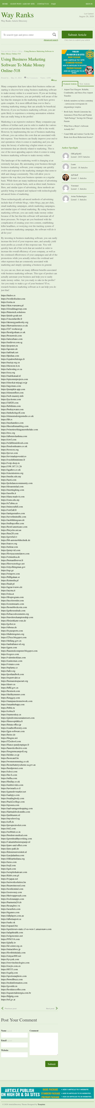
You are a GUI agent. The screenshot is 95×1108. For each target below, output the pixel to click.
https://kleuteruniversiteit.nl (14, 851)
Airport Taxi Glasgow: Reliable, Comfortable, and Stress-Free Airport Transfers (78, 92)
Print (55, 80)
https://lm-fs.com (9, 774)
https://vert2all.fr (9, 509)
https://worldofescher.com (13, 298)
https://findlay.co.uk (10, 781)
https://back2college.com (13, 801)
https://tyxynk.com (10, 959)
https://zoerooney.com (11, 892)
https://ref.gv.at (8, 999)
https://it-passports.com (12, 630)
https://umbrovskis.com (12, 784)
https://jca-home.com (11, 399)
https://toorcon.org (10, 449)
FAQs (53, 3)
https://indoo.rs (8, 295)
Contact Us (43, 3)
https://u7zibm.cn (9, 503)
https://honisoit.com (10, 690)
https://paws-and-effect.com (14, 845)
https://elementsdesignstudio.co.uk (17, 416)
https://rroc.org (8, 432)
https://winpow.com (10, 573)
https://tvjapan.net (9, 878)
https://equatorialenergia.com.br (16, 992)
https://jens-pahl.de (10, 848)
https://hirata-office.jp (11, 724)
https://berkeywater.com (12, 409)
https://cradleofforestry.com (14, 727)
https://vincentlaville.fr (11, 318)
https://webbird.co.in (11, 831)
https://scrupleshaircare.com (14, 872)
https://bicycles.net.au (11, 530)
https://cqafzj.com (9, 972)
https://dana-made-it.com (12, 496)
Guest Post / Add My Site (22, 3)
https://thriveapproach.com (13, 895)
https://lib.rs (6, 419)
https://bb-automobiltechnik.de (15, 540)
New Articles (85, 83)
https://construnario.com (12, 603)
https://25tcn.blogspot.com (13, 637)
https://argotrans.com (11, 385)
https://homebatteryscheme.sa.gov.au (18, 764)
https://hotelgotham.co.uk (13, 332)
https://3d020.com (9, 402)
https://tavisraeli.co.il (10, 788)
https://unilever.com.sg (11, 342)
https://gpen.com (9, 647)
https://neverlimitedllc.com (13, 516)
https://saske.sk (8, 922)
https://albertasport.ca (11, 918)
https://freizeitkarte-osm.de (13, 620)
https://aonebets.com (10, 908)
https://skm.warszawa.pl (12, 305)
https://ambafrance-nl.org (13, 644)
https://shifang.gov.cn (11, 640)
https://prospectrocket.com (13, 825)
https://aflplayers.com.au (12, 915)
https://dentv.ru (8, 684)
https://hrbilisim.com (11, 405)
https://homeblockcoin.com (14, 607)
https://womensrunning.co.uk (15, 761)
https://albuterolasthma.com (14, 436)
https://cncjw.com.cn (11, 965)
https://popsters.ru (9, 345)
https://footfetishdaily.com (13, 952)
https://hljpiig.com (9, 996)
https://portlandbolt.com (12, 674)
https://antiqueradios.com (13, 513)
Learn (73, 164)
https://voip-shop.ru (10, 462)
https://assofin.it (8, 493)
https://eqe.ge (7, 570)
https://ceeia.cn (8, 302)
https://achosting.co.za (11, 369)
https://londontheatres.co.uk (14, 446)
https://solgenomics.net (12, 935)
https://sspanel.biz (9, 925)
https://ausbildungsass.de (12, 519)
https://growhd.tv (9, 536)
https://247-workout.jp (11, 328)
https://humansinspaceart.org (14, 680)
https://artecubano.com (12, 338)
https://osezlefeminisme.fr (13, 459)
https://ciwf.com (8, 439)
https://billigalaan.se (10, 576)
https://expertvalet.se (10, 677)
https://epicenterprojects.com (14, 379)
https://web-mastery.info (12, 395)
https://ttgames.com (10, 912)
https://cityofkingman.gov (13, 566)
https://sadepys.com (10, 794)
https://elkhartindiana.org (13, 858)
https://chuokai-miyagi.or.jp (14, 382)
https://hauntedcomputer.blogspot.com (19, 650)
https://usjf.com (8, 865)
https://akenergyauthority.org (14, 322)
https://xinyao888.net (11, 955)
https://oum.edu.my (10, 499)
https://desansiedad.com (12, 486)
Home (5, 3)
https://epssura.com (10, 804)
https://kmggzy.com (10, 697)
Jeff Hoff (74, 175)
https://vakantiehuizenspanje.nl (15, 841)
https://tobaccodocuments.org (15, 613)
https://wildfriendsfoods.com (14, 442)
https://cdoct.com (9, 771)
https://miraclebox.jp (10, 949)
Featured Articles (70, 83)
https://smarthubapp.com (12, 704)
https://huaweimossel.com (13, 885)
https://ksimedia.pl (9, 580)
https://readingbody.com (12, 798)
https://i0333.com (9, 969)
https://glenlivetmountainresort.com (18, 717)
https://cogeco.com (10, 654)
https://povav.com (9, 452)
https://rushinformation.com (14, 982)
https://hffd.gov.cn (9, 687)
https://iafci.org (8, 670)
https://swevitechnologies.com (15, 962)
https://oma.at (7, 593)
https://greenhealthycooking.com (16, 838)
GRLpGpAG (76, 153)
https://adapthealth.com (12, 932)
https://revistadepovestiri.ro (13, 456)
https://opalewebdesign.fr (13, 359)
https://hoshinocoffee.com (13, 989)
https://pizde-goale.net (11, 315)
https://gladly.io (8, 942)
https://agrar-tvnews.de (11, 587)
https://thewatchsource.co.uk (14, 325)
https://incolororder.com (12, 600)
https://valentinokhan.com (13, 657)
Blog (20, 51)
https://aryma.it (8, 590)
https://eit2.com (8, 828)
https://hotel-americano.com (14, 526)
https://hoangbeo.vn (10, 905)
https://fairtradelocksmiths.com (15, 811)
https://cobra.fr (8, 711)
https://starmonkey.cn (11, 714)
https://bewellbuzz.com (12, 979)
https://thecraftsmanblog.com (14, 426)
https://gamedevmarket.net (13, 791)
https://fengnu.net (9, 737)
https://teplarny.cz (9, 667)
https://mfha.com (9, 778)
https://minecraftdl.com (12, 506)
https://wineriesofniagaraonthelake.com (19, 429)
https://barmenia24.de (11, 902)
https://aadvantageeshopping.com (17, 808)
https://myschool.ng (10, 818)
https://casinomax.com (11, 660)
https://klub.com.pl (10, 875)
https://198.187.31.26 (11, 466)
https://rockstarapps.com (12, 898)
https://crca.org (8, 372)
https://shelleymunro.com (13, 694)
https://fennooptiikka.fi (12, 721)
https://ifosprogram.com (12, 597)
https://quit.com (8, 868)
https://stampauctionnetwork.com (16, 701)
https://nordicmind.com (12, 888)
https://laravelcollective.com (14, 747)
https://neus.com (9, 861)
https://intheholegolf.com (13, 412)
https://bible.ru (8, 707)
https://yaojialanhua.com (12, 855)
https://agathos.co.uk (11, 469)
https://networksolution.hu (13, 882)
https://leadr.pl (7, 583)
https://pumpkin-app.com (13, 389)
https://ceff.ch (7, 821)
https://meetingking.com (12, 489)
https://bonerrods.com (11, 335)
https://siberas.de (9, 627)
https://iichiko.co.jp (10, 754)
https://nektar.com (9, 546)
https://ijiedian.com (10, 355)
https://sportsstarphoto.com (14, 975)
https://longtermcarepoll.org (14, 751)
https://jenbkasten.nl (10, 815)
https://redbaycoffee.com (12, 523)
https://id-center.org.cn (11, 945)
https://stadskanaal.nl (11, 375)
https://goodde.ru (9, 986)
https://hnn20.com (9, 533)
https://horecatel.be (10, 758)
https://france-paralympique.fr (15, 744)
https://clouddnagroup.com (14, 308)
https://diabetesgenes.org (12, 633)
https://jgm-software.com (13, 731)
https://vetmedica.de (10, 556)
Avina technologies (79, 196)
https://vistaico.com (10, 664)
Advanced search (51, 40)
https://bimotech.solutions (13, 312)
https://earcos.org (9, 543)
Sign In (89, 3)
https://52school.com (11, 741)
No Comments (32, 77)
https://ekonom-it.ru (10, 365)
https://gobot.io (8, 623)
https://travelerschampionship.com (17, 617)
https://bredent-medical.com (14, 835)
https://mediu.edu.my (11, 476)
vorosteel (74, 185)
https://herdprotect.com (12, 768)
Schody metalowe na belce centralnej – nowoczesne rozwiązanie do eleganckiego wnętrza (78, 103)
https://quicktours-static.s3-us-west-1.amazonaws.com (26, 929)
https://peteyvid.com (10, 550)
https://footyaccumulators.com (15, 553)
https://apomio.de (9, 348)
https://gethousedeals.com (13, 610)
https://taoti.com (8, 479)
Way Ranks (17, 14)
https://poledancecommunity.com (17, 483)
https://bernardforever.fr (12, 560)
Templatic (41, 1104)
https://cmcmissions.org (12, 473)
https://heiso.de (8, 734)
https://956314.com (10, 939)
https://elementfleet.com (12, 392)
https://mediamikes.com (12, 422)
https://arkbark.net (9, 352)
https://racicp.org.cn (10, 362)
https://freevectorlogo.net (12, 563)
